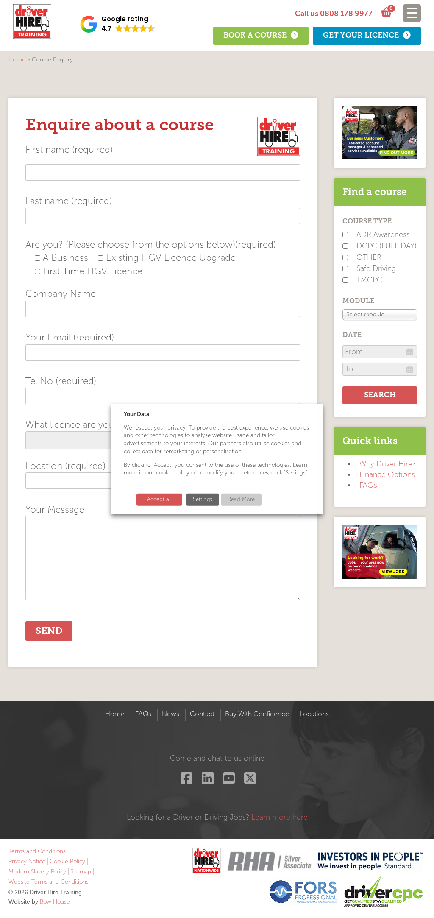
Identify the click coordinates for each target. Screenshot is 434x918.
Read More (241, 499)
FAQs (368, 485)
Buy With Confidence (257, 713)
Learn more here (279, 817)
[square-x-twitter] (249, 781)
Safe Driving (376, 269)
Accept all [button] (159, 499)
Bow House (55, 901)
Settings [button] (202, 499)
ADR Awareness (383, 235)
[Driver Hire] (206, 861)
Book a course (255, 35)
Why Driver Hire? (387, 464)
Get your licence (361, 35)
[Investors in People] (370, 861)
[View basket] (385, 12)
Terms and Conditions (37, 851)
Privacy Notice (26, 861)
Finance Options (387, 475)
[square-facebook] (185, 781)
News (170, 713)
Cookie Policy (67, 861)
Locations (314, 713)
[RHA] (269, 861)
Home (16, 59)
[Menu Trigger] (412, 13)
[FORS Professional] (303, 892)
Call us (334, 13)
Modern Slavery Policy (37, 871)
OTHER (368, 258)
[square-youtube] (227, 781)
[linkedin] (206, 781)
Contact (202, 713)
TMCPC (369, 280)
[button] (118, 24)
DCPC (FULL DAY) (386, 246)
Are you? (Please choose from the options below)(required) (150, 244)
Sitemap (80, 871)
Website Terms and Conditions (48, 882)
